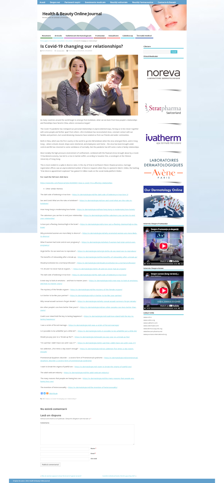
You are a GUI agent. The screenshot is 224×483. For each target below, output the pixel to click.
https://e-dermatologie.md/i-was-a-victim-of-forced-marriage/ (94, 325)
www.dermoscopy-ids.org (153, 329)
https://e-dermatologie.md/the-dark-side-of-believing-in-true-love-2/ (100, 194)
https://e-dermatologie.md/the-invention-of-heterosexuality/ (92, 387)
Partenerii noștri (72, 2)
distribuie (53, 393)
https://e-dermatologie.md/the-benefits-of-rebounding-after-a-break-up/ (107, 257)
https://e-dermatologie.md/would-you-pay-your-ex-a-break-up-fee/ (102, 337)
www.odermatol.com (151, 326)
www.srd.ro (148, 317)
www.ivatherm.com (151, 323)
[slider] (162, 263)
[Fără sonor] (179, 264)
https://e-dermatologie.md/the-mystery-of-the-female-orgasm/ (96, 289)
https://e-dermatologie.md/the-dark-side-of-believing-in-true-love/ (99, 275)
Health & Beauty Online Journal (72, 14)
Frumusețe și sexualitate (76, 51)
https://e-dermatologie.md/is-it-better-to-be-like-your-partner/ (96, 295)
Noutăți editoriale (119, 2)
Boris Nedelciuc (47, 51)
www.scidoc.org (149, 320)
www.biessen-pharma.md (153, 331)
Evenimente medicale (95, 2)
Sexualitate (113, 35)
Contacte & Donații (167, 2)
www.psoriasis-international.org (155, 334)
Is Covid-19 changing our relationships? (63, 399)
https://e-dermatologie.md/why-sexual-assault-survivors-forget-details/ (107, 301)
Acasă (42, 2)
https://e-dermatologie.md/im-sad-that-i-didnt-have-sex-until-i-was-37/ (107, 343)
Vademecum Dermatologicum (78, 35)
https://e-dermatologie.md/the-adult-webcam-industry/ (86, 372)
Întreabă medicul (144, 35)
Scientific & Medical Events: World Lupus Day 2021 (118, 476)
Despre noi (55, 2)
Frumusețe (100, 35)
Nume (93, 448)
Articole (58, 35)
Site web (94, 459)
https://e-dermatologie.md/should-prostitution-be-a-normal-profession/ (106, 263)
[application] (164, 246)
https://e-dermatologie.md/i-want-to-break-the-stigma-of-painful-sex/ (103, 366)
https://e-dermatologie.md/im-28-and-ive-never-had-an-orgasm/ (100, 269)
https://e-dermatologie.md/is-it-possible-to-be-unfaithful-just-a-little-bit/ (107, 331)
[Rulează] (145, 264)
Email (93, 453)
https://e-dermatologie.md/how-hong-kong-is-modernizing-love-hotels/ (106, 209)
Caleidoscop (127, 35)
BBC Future (46, 399)
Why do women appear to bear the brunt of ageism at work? (61, 476)
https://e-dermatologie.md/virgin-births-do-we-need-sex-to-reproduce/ (107, 251)
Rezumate (46, 35)
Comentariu (44, 423)
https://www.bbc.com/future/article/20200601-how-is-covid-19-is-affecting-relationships (76, 183)
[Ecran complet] (182, 264)
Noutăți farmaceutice (142, 2)
